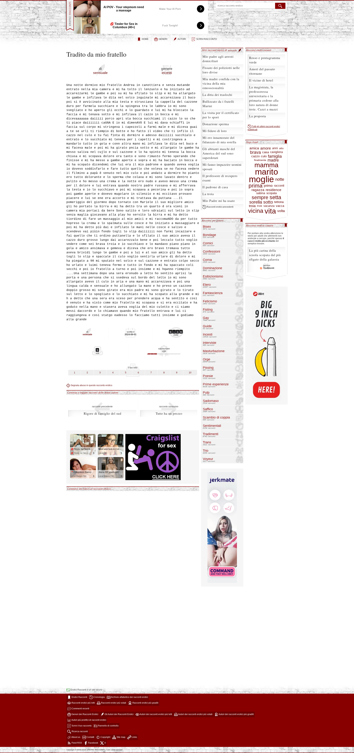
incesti (167, 73)
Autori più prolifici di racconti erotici (88, 720)
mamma (266, 165)
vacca (280, 206)
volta (281, 211)
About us (75, 737)
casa (265, 152)
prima (256, 185)
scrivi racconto (206, 39)
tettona (279, 202)
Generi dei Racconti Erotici (84, 714)
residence (273, 190)
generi (163, 39)
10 (190, 372)
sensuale (100, 73)
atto (281, 148)
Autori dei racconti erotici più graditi (236, 714)
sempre (260, 197)
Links (134, 737)
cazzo (255, 156)
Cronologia (99, 697)
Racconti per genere (212, 220)
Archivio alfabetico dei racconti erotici (129, 697)
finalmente (260, 160)
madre (273, 160)
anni (275, 148)
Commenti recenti (80, 708)
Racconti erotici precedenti (219, 207)
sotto (268, 202)
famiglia (275, 156)
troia (252, 206)
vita (270, 211)
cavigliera (276, 152)
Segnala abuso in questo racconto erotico (91, 385)
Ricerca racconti (79, 731)
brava (255, 152)
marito (266, 172)
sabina (260, 193)
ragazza (257, 190)
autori (182, 39)
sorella (255, 202)
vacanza (269, 205)
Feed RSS (76, 743)
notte (279, 179)
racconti (279, 185)
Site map (120, 737)
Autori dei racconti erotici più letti (155, 714)
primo (268, 186)
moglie (261, 179)
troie (259, 205)
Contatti (90, 737)
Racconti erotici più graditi (145, 703)
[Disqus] (132, 537)
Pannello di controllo (108, 725)
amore (265, 148)
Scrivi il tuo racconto (81, 725)
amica (254, 148)
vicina (255, 211)
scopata (271, 193)
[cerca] (280, 6)
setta (275, 197)
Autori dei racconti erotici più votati (195, 714)
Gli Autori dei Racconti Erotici (118, 714)
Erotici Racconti (79, 697)
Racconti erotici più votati (113, 703)
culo (264, 156)
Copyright (105, 737)
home (145, 39)
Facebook (93, 743)
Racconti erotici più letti (83, 703)
